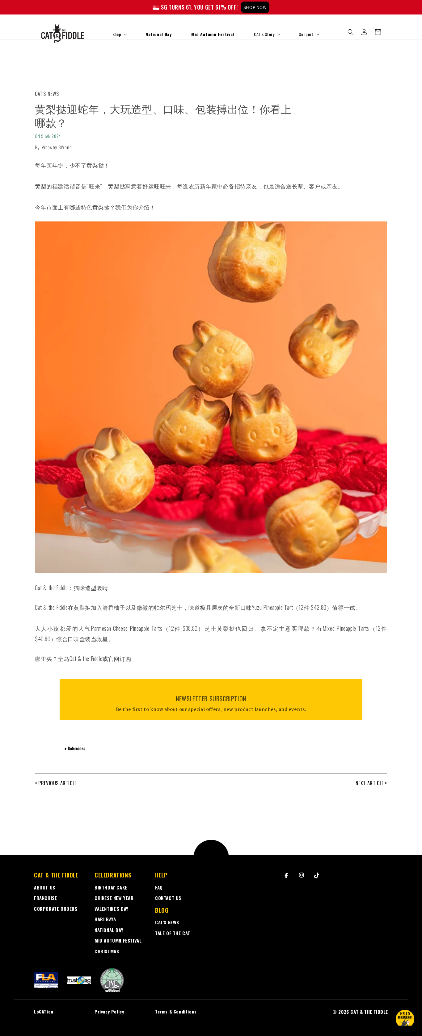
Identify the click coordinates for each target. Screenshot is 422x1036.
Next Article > (371, 783)
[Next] (416, 7)
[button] (119, 34)
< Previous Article (56, 783)
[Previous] (6, 7)
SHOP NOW (255, 7)
